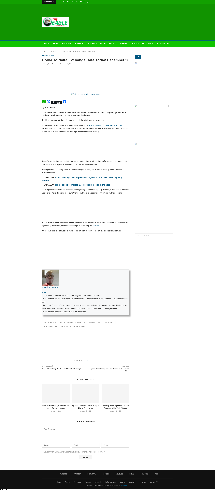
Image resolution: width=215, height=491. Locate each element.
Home (46, 43)
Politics (78, 43)
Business (66, 43)
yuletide (96, 226)
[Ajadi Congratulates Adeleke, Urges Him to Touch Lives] (86, 393)
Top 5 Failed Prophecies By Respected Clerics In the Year (83, 185)
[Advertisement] (130, 22)
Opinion (135, 43)
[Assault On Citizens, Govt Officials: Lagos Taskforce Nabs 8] (56, 393)
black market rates (50, 322)
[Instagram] (159, 2)
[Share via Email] (97, 360)
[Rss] (172, 2)
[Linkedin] (162, 2)
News (55, 43)
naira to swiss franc (50, 326)
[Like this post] (88, 360)
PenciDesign (124, 485)
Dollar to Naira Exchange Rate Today (72, 322)
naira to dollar (94, 322)
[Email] (167, 2)
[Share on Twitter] (93, 360)
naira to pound (109, 322)
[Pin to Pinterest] (95, 360)
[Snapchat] (169, 2)
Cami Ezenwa (52, 64)
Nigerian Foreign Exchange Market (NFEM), (105, 125)
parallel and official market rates (73, 326)
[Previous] (58, 2)
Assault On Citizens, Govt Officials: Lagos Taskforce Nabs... (82, 2)
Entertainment (108, 43)
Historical (148, 43)
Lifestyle (92, 43)
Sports (123, 43)
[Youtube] (164, 2)
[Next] (61, 2)
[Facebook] (154, 2)
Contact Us (163, 43)
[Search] (172, 50)
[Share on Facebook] (91, 360)
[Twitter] (157, 2)
